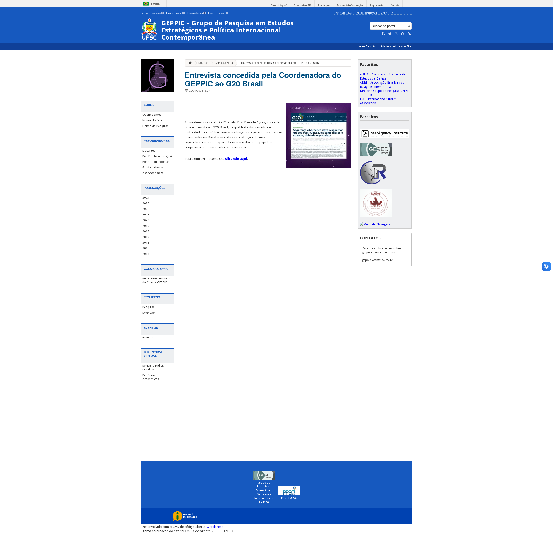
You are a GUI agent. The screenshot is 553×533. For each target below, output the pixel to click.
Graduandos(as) (153, 167)
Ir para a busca (196, 13)
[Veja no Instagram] (403, 34)
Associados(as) (152, 173)
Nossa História (152, 120)
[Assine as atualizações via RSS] (409, 34)
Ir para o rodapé (218, 13)
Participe (324, 5)
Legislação (376, 5)
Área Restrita (367, 46)
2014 (145, 254)
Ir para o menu (175, 13)
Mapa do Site (388, 12)
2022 (145, 209)
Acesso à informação (350, 5)
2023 (145, 203)
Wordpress (215, 526)
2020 (145, 220)
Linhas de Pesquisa (155, 126)
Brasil (155, 3)
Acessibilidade (345, 12)
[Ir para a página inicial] (189, 63)
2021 (145, 214)
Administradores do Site (396, 46)
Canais (395, 5)
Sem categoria (224, 63)
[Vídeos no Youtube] (396, 34)
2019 (145, 226)
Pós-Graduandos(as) (156, 162)
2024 (145, 197)
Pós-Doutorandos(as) (157, 156)
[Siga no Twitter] (390, 34)
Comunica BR (302, 5)
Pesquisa (148, 307)
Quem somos (152, 114)
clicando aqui (236, 158)
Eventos (147, 337)
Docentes (148, 150)
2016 (145, 242)
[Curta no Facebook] (383, 34)
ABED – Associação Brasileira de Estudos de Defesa (383, 76)
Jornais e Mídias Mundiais (153, 367)
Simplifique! (279, 5)
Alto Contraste (367, 12)
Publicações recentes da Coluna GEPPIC (156, 280)
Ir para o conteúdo (152, 13)
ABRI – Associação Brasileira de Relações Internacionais (382, 84)
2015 (145, 248)
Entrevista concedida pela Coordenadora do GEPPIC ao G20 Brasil (281, 63)
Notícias (203, 63)
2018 (145, 231)
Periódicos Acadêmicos (150, 377)
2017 (145, 237)
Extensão (148, 312)
